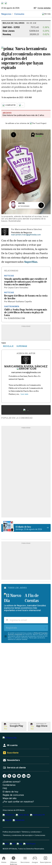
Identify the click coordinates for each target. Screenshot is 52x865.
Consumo (19, 14)
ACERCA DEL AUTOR (26, 353)
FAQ (5, 788)
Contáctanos (9, 785)
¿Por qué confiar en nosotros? (18, 801)
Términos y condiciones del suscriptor (18, 835)
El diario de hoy (10, 791)
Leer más (24, 394)
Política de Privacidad (40, 633)
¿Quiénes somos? (11, 781)
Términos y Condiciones (15, 634)
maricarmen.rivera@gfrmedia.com (26, 235)
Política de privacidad (11, 832)
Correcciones (40, 835)
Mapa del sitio (10, 798)
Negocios (6, 14)
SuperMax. (31, 262)
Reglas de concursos (13, 795)
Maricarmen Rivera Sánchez (26, 366)
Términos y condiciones (30, 832)
